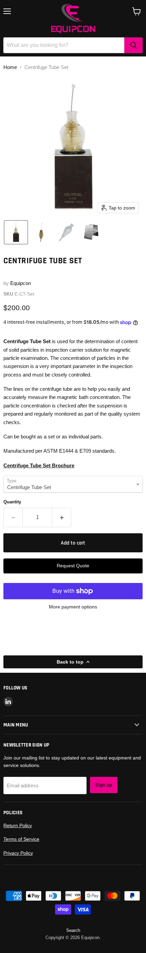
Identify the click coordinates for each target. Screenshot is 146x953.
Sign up (103, 785)
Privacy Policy (18, 853)
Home (10, 67)
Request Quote (73, 565)
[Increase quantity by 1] (61, 517)
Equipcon (20, 283)
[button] (16, 232)
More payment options (73, 606)
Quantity (12, 501)
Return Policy (17, 825)
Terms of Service (21, 839)
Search (73, 930)
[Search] (133, 45)
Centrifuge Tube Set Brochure (38, 465)
